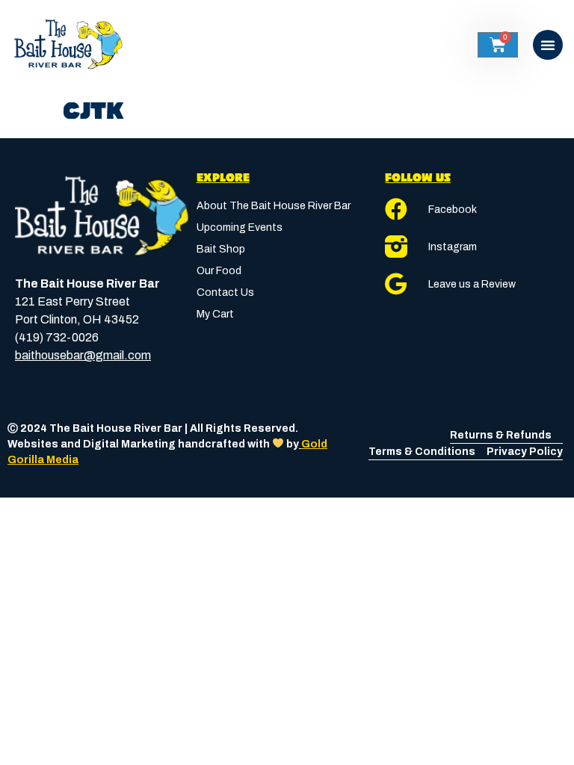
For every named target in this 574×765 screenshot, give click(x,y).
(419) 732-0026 (57, 337)
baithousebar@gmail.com (83, 355)
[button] (548, 45)
